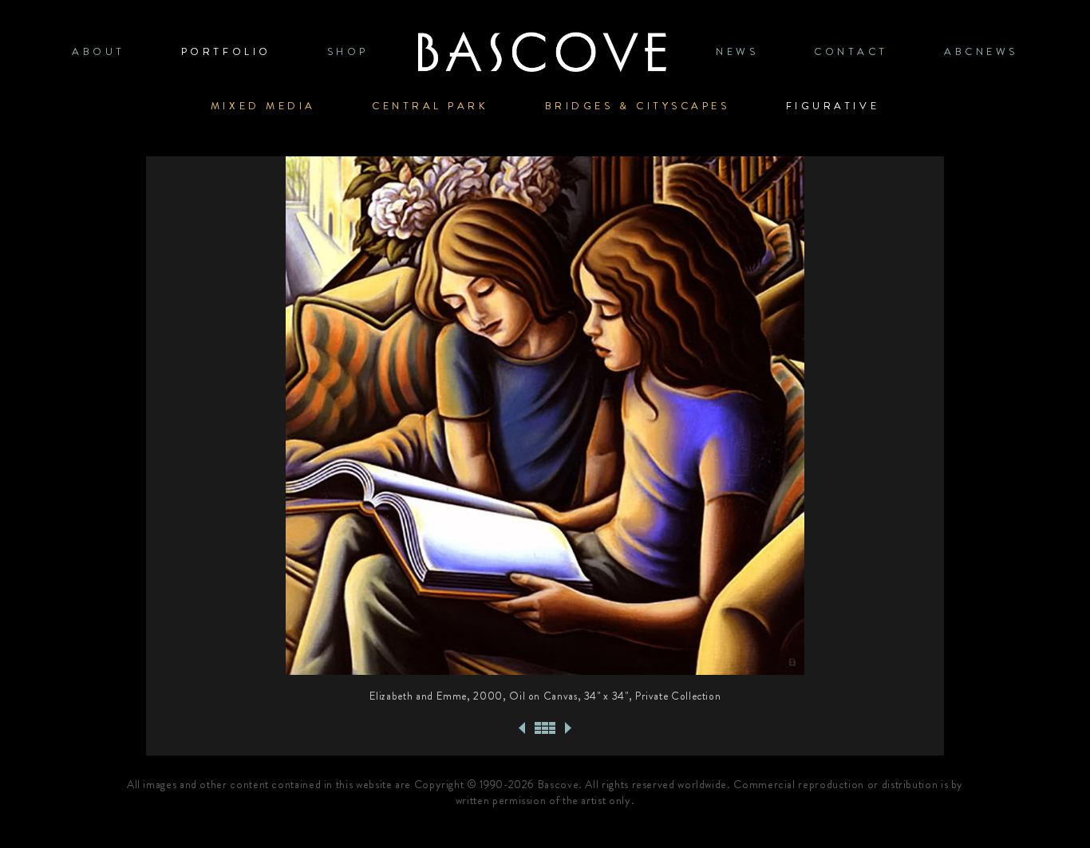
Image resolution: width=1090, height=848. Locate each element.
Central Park (430, 105)
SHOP (348, 51)
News (737, 51)
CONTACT (851, 51)
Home (541, 51)
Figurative (833, 105)
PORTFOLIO (226, 51)
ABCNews (981, 51)
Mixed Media (263, 105)
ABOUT (98, 51)
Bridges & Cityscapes (637, 105)
